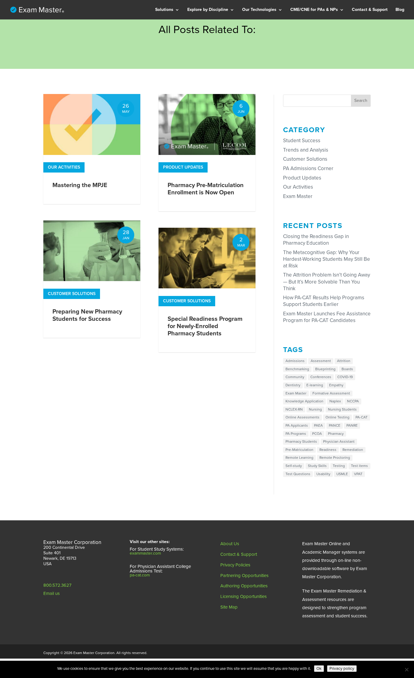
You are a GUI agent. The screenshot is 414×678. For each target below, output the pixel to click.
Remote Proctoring (334, 457)
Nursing (315, 409)
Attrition (343, 361)
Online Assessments (302, 417)
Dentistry (292, 385)
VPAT (358, 474)
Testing (339, 466)
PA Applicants (296, 425)
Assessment (321, 361)
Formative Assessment (331, 393)
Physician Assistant (212, 24)
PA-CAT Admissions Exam (186, 75)
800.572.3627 (57, 585)
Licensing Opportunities (243, 596)
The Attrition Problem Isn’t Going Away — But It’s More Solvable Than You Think (326, 281)
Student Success (301, 140)
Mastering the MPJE (79, 185)
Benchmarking (297, 369)
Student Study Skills (180, 32)
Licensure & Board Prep (184, 66)
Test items (359, 466)
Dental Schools (208, 66)
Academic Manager (267, 32)
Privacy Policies (235, 565)
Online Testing (337, 417)
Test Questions (297, 474)
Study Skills (317, 466)
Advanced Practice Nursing (219, 92)
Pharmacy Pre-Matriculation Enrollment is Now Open (206, 189)
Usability (323, 474)
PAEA (318, 425)
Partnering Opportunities (244, 575)
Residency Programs (213, 58)
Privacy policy (341, 668)
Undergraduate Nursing (216, 100)
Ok (319, 668)
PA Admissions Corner (183, 83)
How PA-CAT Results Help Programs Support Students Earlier (323, 300)
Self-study (293, 466)
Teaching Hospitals (212, 109)
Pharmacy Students (301, 441)
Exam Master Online (268, 24)
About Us (229, 543)
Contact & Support (370, 10)
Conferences (320, 377)
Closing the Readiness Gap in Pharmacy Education (316, 239)
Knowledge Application (304, 401)
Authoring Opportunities (244, 586)
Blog (400, 10)
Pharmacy (203, 32)
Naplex (335, 401)
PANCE (334, 425)
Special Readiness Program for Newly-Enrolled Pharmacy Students (205, 326)
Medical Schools (209, 41)
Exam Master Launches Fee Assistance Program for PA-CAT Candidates (327, 317)
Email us (51, 593)
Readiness (171, 41)
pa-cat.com (140, 575)
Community (294, 377)
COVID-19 (345, 377)
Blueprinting (325, 369)
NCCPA (353, 401)
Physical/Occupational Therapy (215, 79)
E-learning (314, 385)
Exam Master (297, 196)
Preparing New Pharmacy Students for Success (87, 315)
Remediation (173, 49)
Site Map (229, 607)
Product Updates (183, 167)
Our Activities (64, 167)
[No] (406, 669)
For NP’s (334, 24)
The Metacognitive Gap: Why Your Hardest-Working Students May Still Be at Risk (326, 259)
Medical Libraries (210, 49)
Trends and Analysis (305, 150)
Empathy (336, 385)
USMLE (342, 474)
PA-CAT (362, 417)
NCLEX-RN (294, 409)
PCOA (317, 433)
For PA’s (304, 24)
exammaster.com (145, 553)
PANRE (352, 425)
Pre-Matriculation (178, 24)
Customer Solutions (71, 293)
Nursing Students (342, 409)
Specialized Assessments (186, 58)
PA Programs (295, 433)
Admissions (295, 361)
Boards (347, 369)
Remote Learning (299, 457)
